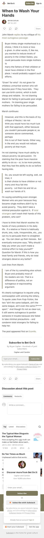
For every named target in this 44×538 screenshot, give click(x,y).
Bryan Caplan (13, 21)
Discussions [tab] (20, 427)
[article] (22, 441)
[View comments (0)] (10, 28)
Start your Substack (15, 527)
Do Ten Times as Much (13, 454)
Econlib (32, 331)
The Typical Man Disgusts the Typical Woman (15, 435)
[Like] (4, 28)
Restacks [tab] (18, 396)
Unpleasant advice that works (14, 457)
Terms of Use (33, 364)
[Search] (39, 426)
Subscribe (30, 3)
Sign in (39, 3)
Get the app (34, 527)
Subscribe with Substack (23, 502)
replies (17, 34)
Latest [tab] (11, 427)
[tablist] (12, 396)
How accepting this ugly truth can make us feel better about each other (16, 440)
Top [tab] (4, 427)
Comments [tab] (7, 396)
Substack (10, 533)
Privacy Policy (30, 513)
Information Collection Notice (26, 367)
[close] (37, 462)
